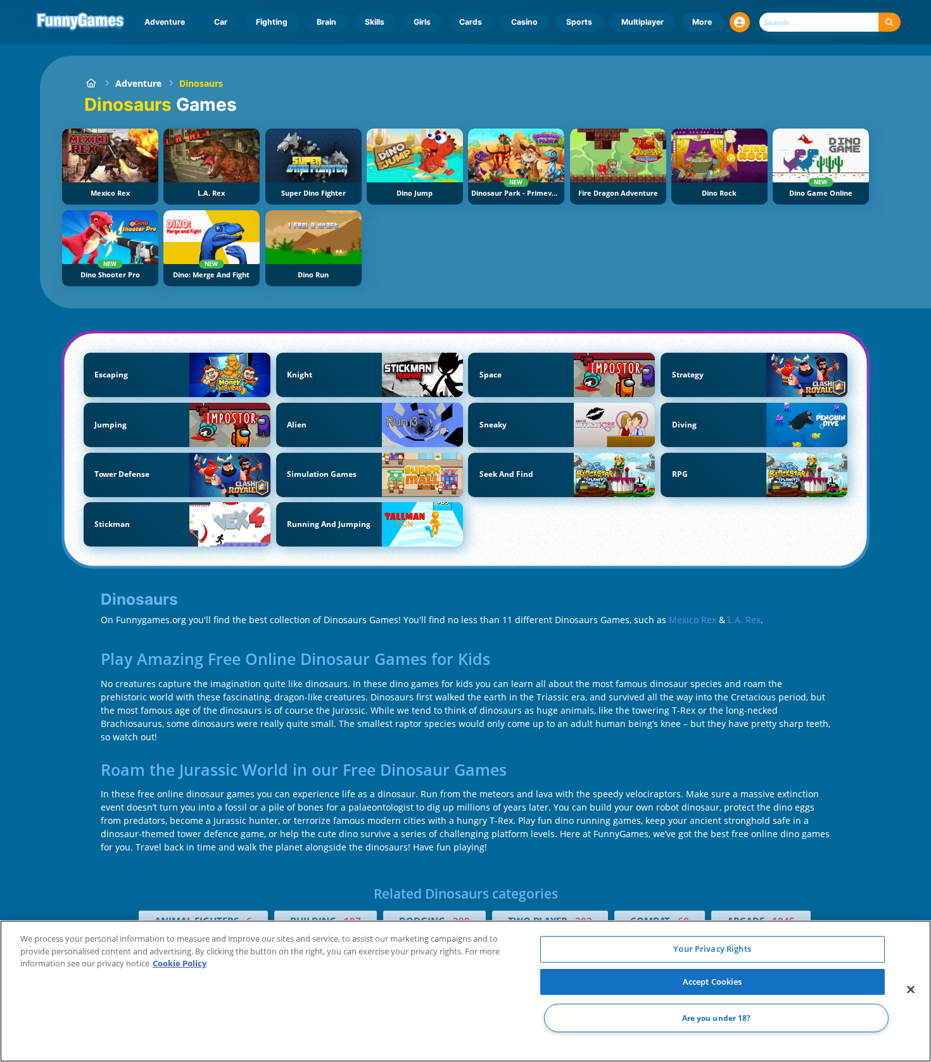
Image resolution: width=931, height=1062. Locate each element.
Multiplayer (642, 22)
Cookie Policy (179, 963)
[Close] (911, 990)
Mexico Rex (692, 620)
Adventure (164, 22)
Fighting (272, 22)
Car (220, 22)
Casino (524, 22)
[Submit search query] (889, 22)
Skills (374, 22)
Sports (579, 22)
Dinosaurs (201, 83)
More (702, 22)
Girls (422, 22)
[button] (740, 22)
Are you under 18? (716, 1018)
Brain (326, 22)
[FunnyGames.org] (91, 83)
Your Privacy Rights (711, 948)
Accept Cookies (712, 981)
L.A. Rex (744, 620)
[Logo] (81, 22)
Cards (470, 22)
